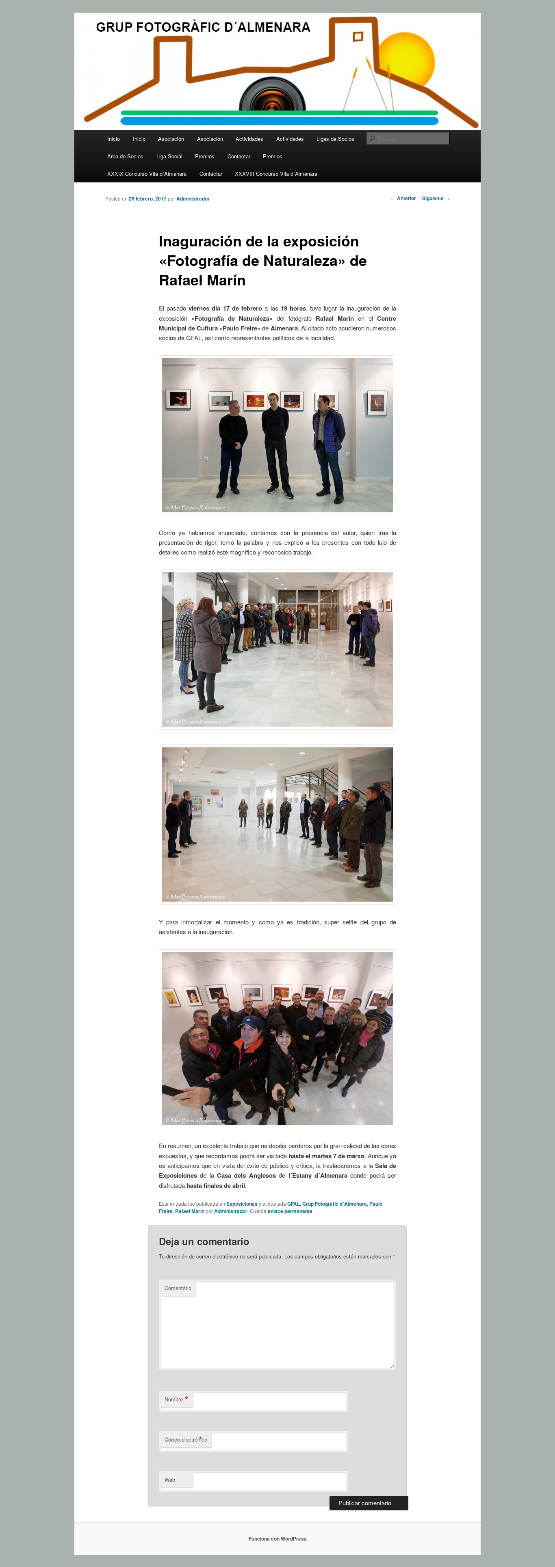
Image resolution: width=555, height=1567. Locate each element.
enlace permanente (290, 1211)
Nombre (177, 1399)
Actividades (249, 138)
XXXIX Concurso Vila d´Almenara (146, 173)
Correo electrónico (186, 1439)
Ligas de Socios (335, 138)
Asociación (171, 138)
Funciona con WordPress (278, 1538)
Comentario (178, 1288)
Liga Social (169, 156)
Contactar (239, 156)
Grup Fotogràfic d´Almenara (334, 1203)
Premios (205, 156)
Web (170, 1479)
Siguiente (436, 198)
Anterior (403, 198)
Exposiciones (242, 1203)
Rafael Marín (189, 1211)
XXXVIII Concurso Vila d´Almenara (276, 173)
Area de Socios (125, 156)
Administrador (193, 198)
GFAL (293, 1203)
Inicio (113, 138)
